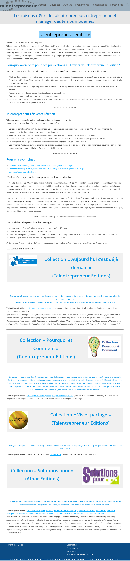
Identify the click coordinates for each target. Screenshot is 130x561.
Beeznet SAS (72, 545)
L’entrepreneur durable (94, 513)
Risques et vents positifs (62, 395)
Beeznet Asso (72, 548)
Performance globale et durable (40, 308)
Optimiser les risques (86, 510)
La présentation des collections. (22, 172)
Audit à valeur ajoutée (36, 510)
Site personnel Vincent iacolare (80, 554)
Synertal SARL (73, 551)
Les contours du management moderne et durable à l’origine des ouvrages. (41, 165)
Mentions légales (15, 545)
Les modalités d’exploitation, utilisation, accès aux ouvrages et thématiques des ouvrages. (47, 169)
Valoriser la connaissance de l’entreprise (66, 513)
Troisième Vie (55, 454)
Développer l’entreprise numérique (61, 510)
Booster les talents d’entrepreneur (33, 513)
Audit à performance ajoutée (39, 395)
